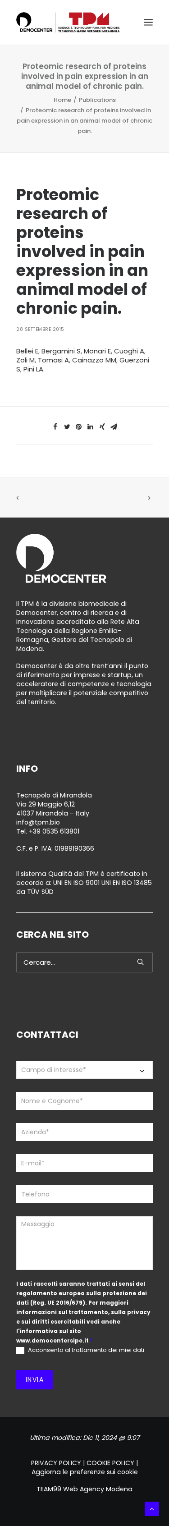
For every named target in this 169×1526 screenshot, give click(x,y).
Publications (97, 100)
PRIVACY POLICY (56, 1462)
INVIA (35, 1379)
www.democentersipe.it (52, 1340)
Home (62, 100)
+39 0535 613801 (54, 831)
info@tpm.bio (38, 822)
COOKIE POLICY (110, 1462)
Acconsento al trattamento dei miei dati (85, 1350)
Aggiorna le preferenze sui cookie (85, 1471)
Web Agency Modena (97, 1489)
